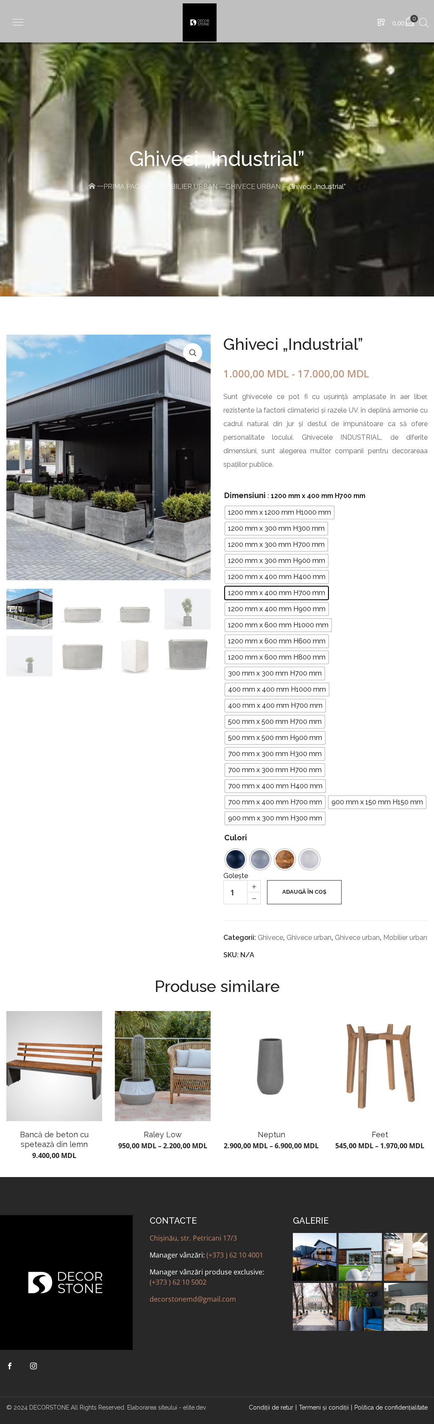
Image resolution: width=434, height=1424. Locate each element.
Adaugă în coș (304, 892)
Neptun (271, 1134)
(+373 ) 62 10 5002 (178, 1282)
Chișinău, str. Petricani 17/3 (193, 1238)
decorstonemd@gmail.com (193, 1299)
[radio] (279, 512)
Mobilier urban (188, 187)
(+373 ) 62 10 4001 (234, 1255)
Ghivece (270, 938)
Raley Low (163, 1134)
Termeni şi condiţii (324, 1407)
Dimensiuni (245, 495)
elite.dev (194, 1407)
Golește (235, 876)
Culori (235, 837)
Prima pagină (127, 187)
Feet (380, 1134)
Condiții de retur (271, 1407)
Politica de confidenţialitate (391, 1407)
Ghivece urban (253, 187)
